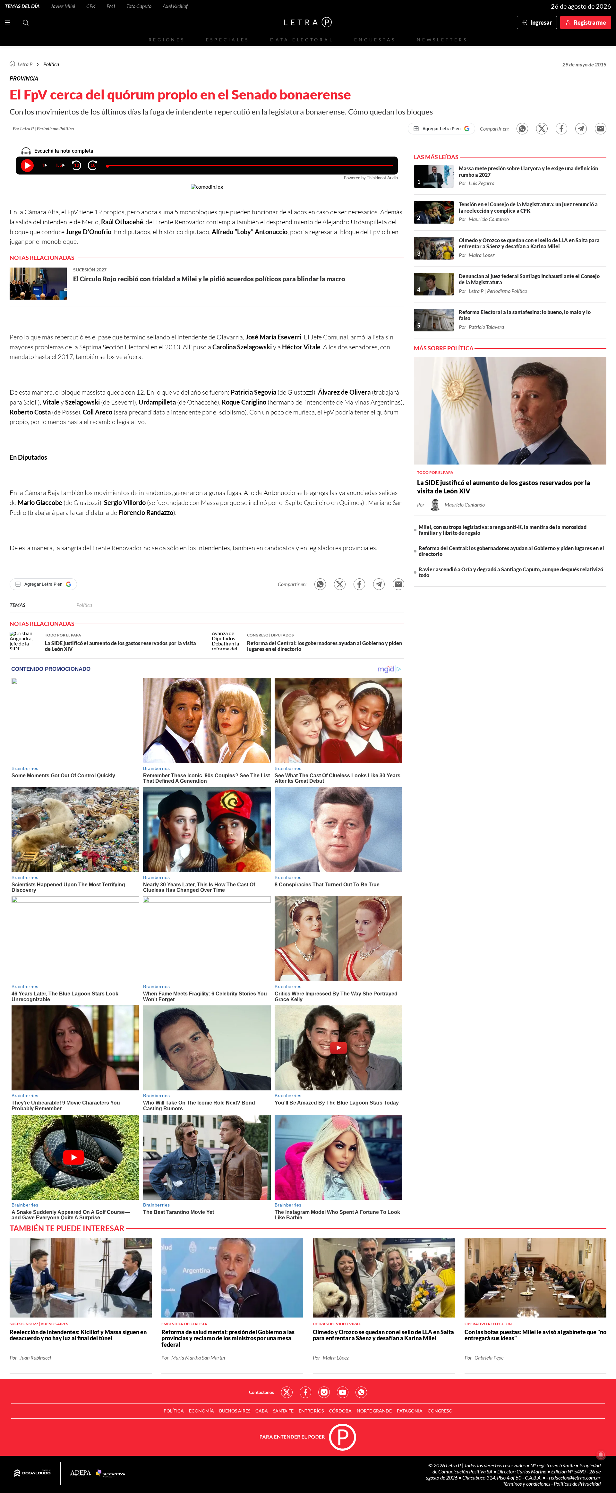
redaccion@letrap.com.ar (575, 1477)
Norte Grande (374, 1410)
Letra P (25, 64)
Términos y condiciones (527, 1483)
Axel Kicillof (175, 6)
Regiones (167, 39)
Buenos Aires (234, 1410)
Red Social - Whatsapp (361, 1392)
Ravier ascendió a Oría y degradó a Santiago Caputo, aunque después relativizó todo (511, 572)
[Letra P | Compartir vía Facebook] (561, 128)
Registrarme (590, 22)
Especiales (227, 39)
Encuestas (375, 39)
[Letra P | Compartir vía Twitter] (541, 128)
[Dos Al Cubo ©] (32, 1473)
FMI (111, 6)
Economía (201, 1410)
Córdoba (340, 1410)
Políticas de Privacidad (577, 1483)
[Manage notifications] (601, 1455)
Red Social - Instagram (324, 1392)
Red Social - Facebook (305, 1392)
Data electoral (301, 39)
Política (51, 64)
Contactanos (261, 1392)
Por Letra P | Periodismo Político (43, 128)
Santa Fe (283, 1410)
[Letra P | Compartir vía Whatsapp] (522, 128)
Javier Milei (63, 6)
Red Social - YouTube (342, 1392)
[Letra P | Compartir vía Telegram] (581, 128)
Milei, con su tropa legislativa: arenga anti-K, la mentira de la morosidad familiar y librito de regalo (502, 530)
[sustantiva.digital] (110, 1473)
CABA (261, 1410)
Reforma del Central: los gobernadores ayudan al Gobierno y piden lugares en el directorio (511, 551)
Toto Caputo (138, 6)
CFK (90, 6)
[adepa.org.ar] (80, 1473)
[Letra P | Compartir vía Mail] (600, 128)
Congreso (440, 1410)
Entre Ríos (311, 1410)
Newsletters (442, 39)
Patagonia (410, 1410)
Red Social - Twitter (286, 1392)
